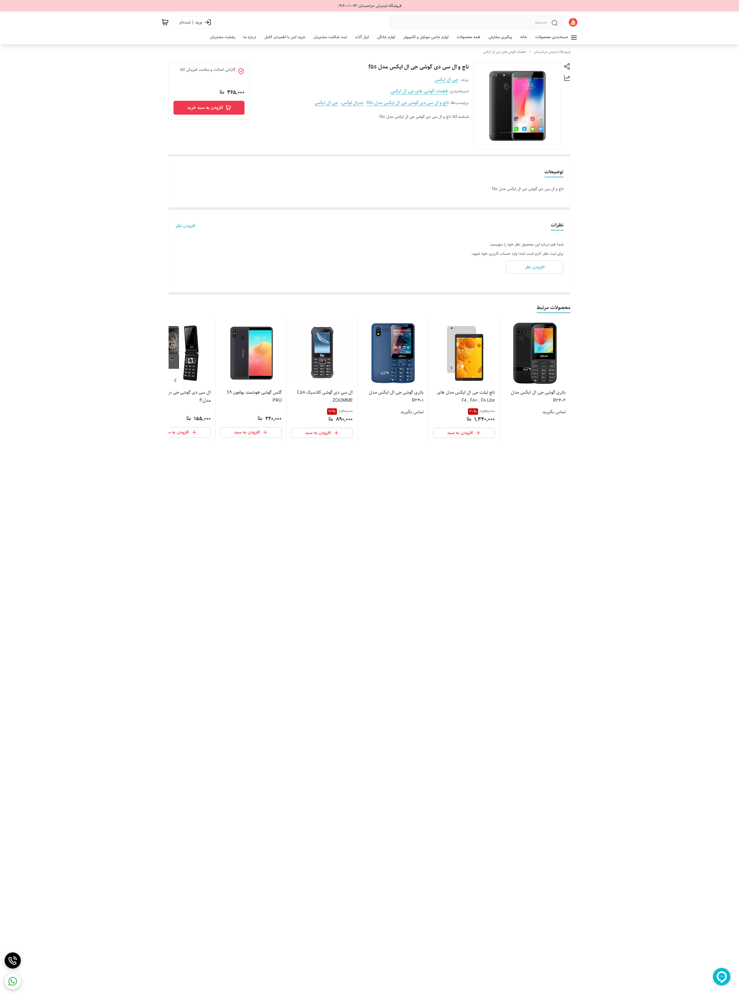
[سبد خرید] (165, 22)
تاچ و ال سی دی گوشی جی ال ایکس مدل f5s (407, 102)
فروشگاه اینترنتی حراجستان (552, 52)
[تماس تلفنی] (13, 960)
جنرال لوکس (352, 102)
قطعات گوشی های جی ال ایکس (504, 52)
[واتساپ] (13, 981)
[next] (175, 380)
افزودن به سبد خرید (205, 107)
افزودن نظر (185, 225)
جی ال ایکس (446, 79)
